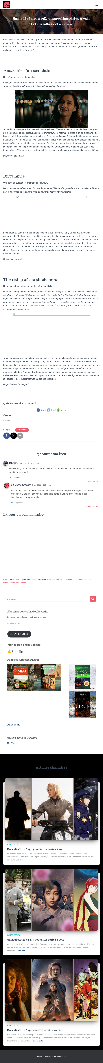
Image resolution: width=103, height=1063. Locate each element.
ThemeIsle (61, 1056)
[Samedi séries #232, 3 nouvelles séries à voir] (51, 899)
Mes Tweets (12, 743)
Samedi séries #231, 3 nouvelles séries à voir (35, 1030)
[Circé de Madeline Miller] (82, 704)
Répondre (93, 481)
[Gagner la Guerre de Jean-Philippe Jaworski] (47, 677)
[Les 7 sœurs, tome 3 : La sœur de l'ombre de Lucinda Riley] (20, 677)
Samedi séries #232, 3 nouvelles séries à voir (35, 939)
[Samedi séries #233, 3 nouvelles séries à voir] (51, 809)
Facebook (13, 724)
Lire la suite (20, 860)
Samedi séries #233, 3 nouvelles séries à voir (35, 849)
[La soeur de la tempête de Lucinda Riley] (82, 677)
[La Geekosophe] (7, 4)
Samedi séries (22, 430)
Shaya (13, 463)
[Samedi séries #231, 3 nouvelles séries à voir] (51, 990)
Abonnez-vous (19, 634)
